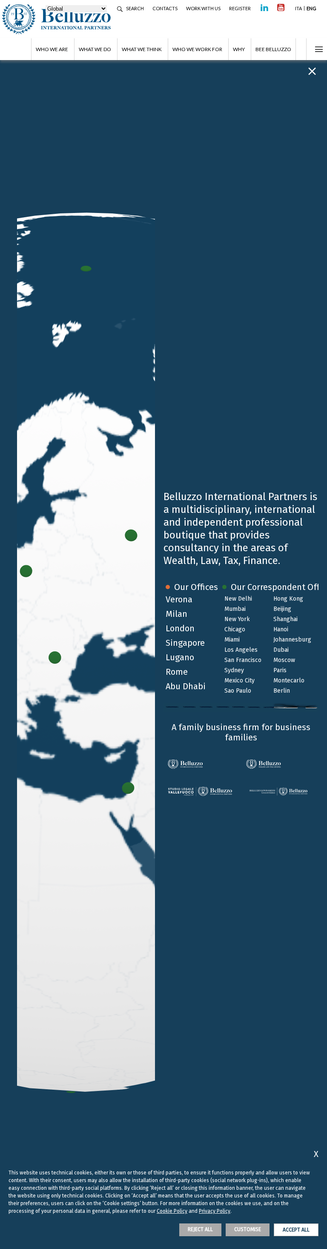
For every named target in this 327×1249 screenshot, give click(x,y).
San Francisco (242, 660)
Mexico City (239, 680)
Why (239, 49)
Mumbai (235, 609)
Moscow (284, 660)
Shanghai (285, 619)
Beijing (282, 609)
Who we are (52, 49)
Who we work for (197, 49)
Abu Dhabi (186, 686)
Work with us (203, 8)
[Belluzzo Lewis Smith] (279, 791)
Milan (176, 614)
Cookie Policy (172, 1211)
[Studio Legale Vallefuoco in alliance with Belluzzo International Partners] (202, 791)
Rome (177, 672)
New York (237, 619)
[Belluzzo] (279, 764)
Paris (280, 670)
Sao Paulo (237, 690)
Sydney (234, 670)
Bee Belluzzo (273, 49)
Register (240, 8)
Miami (232, 639)
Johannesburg (292, 639)
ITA (298, 8)
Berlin (281, 690)
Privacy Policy (214, 1211)
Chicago (234, 629)
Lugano (180, 657)
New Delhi (238, 598)
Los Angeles (241, 649)
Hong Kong (288, 598)
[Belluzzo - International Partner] (74, 19)
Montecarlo (288, 680)
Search (135, 8)
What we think (142, 49)
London (180, 628)
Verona (179, 599)
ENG (311, 8)
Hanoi (280, 629)
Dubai (281, 649)
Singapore (185, 643)
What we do (95, 49)
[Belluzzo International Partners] (202, 764)
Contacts (165, 8)
